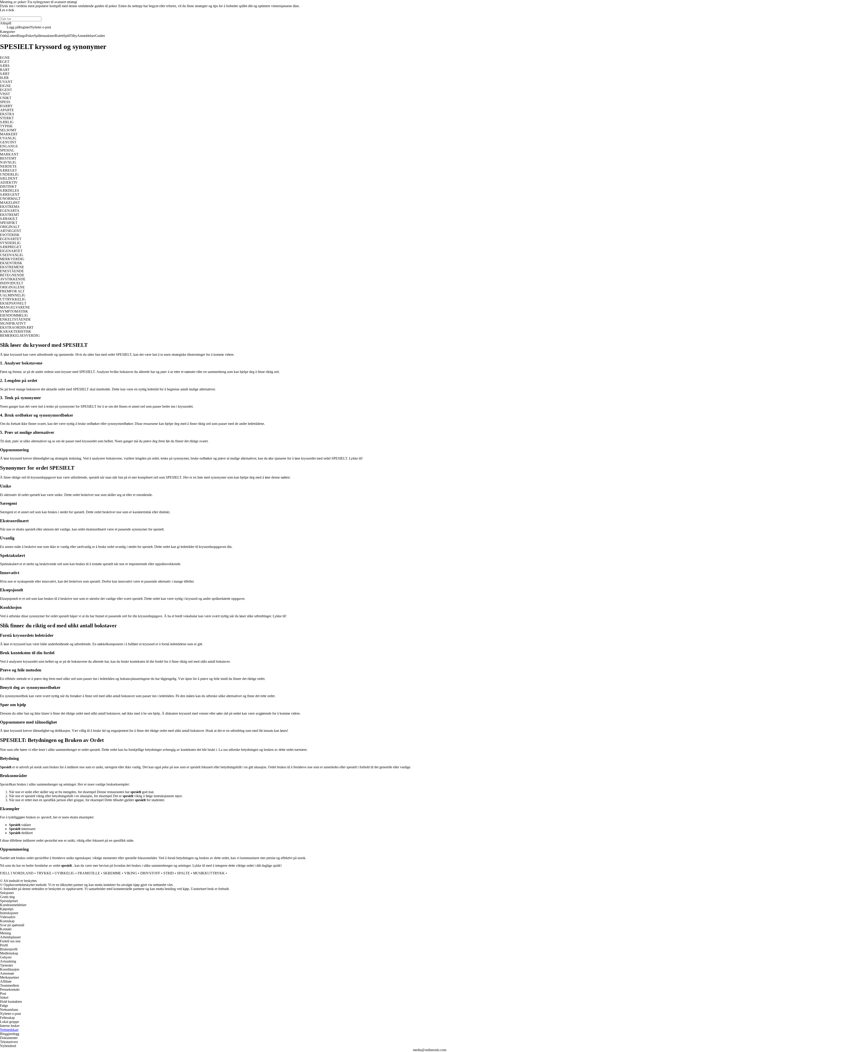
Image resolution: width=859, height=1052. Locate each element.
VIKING (130, 873)
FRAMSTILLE (89, 873)
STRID (168, 873)
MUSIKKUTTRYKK (209, 873)
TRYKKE (44, 873)
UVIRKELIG (64, 873)
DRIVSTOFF (150, 873)
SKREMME (112, 873)
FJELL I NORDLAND (17, 873)
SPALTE (183, 873)
